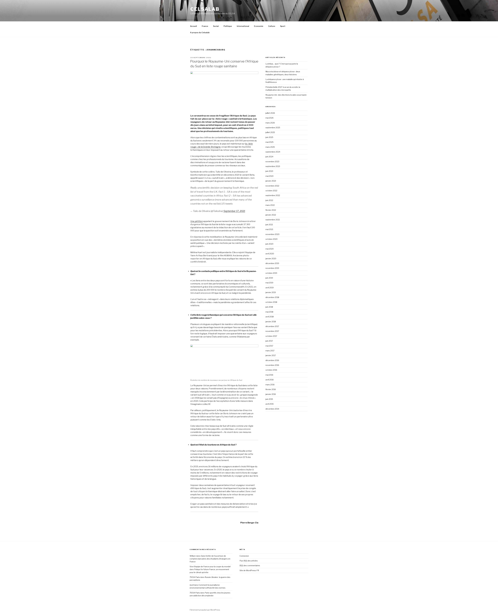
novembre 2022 (272, 186)
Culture (271, 26)
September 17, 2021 (234, 211)
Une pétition (196, 221)
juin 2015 (269, 399)
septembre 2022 (272, 195)
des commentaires (250, 565)
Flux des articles (249, 561)
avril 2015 (269, 404)
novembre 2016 (272, 365)
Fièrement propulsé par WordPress (205, 610)
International (243, 26)
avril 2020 (269, 253)
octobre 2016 (271, 370)
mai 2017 (269, 346)
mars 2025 (270, 147)
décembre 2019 (272, 263)
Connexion (244, 556)
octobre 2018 (271, 302)
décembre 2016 (272, 360)
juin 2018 (269, 307)
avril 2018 (269, 317)
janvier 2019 (270, 292)
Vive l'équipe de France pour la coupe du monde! (210, 566)
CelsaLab (204, 9)
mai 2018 (269, 312)
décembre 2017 (272, 326)
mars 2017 (269, 350)
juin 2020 (269, 244)
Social (216, 26)
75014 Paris (195, 577)
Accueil (193, 26)
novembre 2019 (272, 268)
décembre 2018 (272, 297)
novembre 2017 (272, 331)
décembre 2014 (272, 409)
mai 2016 (269, 375)
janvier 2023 (270, 181)
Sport (282, 26)
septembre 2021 (272, 220)
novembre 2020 (272, 234)
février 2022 (270, 210)
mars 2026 (270, 123)
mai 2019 (269, 283)
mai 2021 (269, 229)
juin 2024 (269, 156)
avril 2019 (269, 287)
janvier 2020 (270, 258)
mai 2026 (269, 118)
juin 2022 (269, 200)
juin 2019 (269, 278)
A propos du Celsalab (200, 32)
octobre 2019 (271, 273)
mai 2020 (269, 249)
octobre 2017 (271, 336)
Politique (228, 26)
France (205, 26)
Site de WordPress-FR (249, 570)
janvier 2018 (270, 321)
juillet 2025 (270, 132)
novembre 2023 (272, 161)
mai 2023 (269, 176)
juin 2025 (269, 137)
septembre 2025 (272, 127)
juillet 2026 (270, 113)
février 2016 (270, 389)
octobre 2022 (271, 190)
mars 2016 (270, 384)
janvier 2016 (270, 394)
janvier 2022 (270, 215)
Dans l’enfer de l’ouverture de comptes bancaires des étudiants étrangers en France (210, 559)
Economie (258, 26)
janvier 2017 (270, 355)
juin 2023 (269, 171)
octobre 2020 (271, 239)
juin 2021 (269, 224)
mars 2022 (270, 205)
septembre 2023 (272, 166)
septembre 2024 (272, 152)
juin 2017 (269, 341)
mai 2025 (269, 142)
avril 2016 (269, 380)
